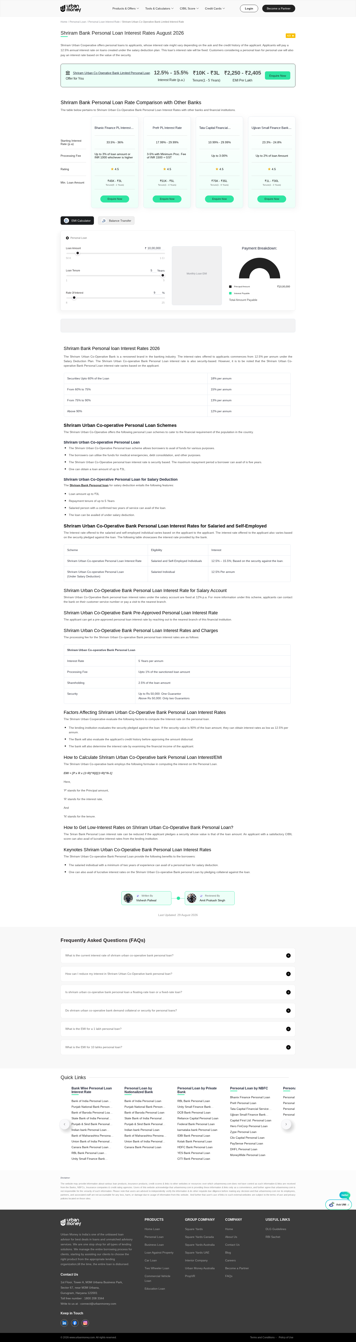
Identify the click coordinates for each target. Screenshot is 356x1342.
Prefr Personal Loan (243, 1103)
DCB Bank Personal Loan (194, 1112)
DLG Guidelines (276, 1229)
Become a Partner (278, 8)
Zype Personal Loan (243, 1132)
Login (249, 8)
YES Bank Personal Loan (193, 1153)
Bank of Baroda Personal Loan (144, 1112)
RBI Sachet (273, 1236)
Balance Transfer (120, 220)
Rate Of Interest (74, 292)
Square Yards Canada (199, 1236)
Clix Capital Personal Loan (247, 1137)
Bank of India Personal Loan (142, 1101)
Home (64, 21)
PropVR (190, 1276)
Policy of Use (286, 1337)
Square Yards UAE (197, 1252)
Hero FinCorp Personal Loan (249, 1126)
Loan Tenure (73, 270)
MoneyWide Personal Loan (247, 1155)
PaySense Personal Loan (246, 1143)
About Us (231, 1236)
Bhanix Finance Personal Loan (250, 1097)
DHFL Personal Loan (243, 1149)
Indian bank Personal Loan (141, 1129)
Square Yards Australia (200, 1244)
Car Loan (151, 1260)
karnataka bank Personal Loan (197, 1129)
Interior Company (196, 1260)
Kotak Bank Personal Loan (194, 1141)
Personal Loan (78, 21)
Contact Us (232, 1244)
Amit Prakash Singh (212, 900)
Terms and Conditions (262, 1337)
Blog (228, 1252)
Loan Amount (73, 248)
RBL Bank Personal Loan (193, 1101)
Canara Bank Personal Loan (142, 1147)
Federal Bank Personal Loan (196, 1124)
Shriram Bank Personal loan (89, 485)
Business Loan (154, 1244)
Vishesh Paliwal (146, 900)
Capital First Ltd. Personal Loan (250, 1120)
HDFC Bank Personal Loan (195, 1147)
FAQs (228, 1276)
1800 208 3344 (94, 1298)
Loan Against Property (159, 1252)
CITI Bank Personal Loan (193, 1158)
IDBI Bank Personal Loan (193, 1135)
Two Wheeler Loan (157, 1268)
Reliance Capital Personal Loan (197, 1118)
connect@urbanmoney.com (98, 1303)
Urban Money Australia (200, 1268)
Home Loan (152, 1229)
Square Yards (194, 1229)
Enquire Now (277, 75)
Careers (230, 1260)
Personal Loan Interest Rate (104, 21)
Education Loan (155, 1288)
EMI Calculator (81, 220)
